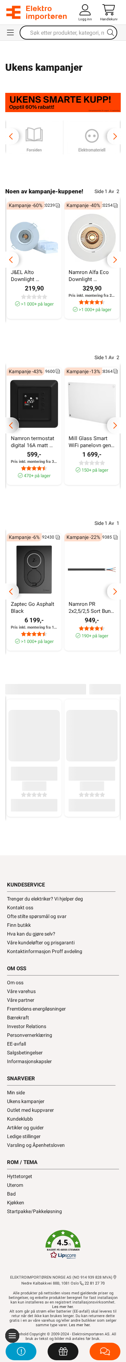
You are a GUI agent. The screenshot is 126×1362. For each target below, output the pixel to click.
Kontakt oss (20, 907)
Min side (16, 1092)
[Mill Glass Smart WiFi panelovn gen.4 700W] (92, 404)
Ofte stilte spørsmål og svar (36, 916)
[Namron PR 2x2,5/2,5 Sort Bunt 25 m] (92, 569)
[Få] (63, 1351)
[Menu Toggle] (10, 32)
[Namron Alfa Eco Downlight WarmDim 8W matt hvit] (92, 237)
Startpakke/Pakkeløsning (34, 1211)
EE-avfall (16, 1044)
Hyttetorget (19, 1176)
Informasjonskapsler (29, 1061)
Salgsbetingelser (25, 1052)
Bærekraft (18, 1017)
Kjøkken (15, 1202)
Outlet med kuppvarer (30, 1110)
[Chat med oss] (105, 1351)
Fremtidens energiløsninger (36, 1009)
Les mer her (62, 1307)
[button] (63, 1244)
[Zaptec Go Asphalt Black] (34, 569)
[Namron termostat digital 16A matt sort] (34, 404)
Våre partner (20, 1000)
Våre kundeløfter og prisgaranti (41, 942)
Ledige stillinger (24, 1136)
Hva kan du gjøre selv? (31, 934)
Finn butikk (19, 925)
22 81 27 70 (94, 1283)
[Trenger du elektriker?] (21, 1351)
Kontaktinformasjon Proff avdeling (44, 951)
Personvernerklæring (29, 1035)
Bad (11, 1194)
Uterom (15, 1185)
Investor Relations (26, 1026)
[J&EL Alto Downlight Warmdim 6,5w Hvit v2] (34, 237)
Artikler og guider (25, 1127)
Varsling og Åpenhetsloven (36, 1145)
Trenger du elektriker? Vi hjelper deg (45, 899)
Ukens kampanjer (25, 1101)
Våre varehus (21, 991)
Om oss (15, 982)
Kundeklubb (20, 1119)
